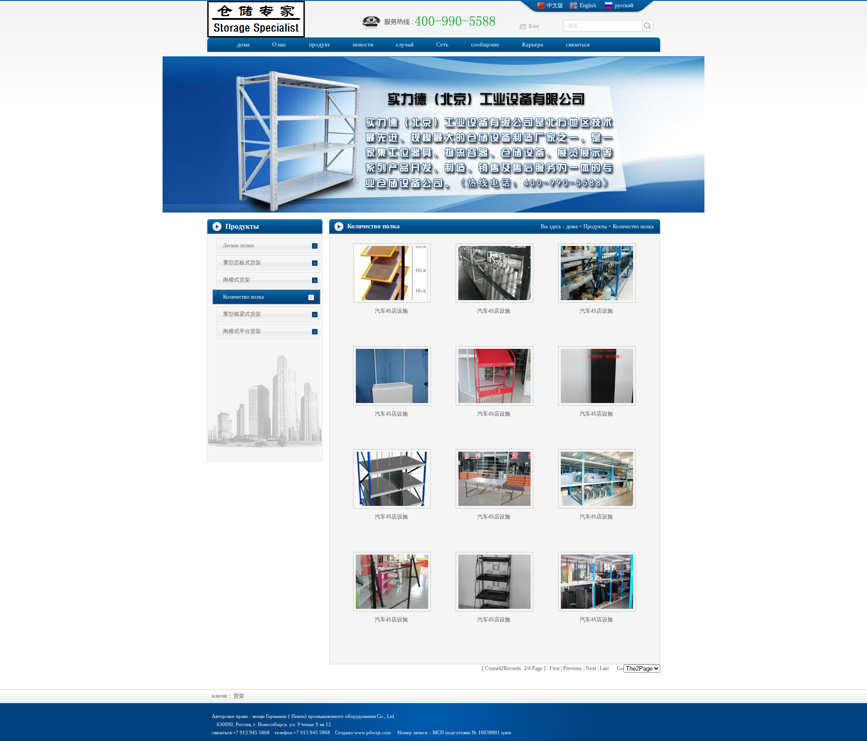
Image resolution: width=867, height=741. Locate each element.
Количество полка (243, 297)
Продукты (595, 226)
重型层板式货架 (242, 262)
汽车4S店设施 (391, 311)
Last (604, 668)
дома (572, 226)
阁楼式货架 (236, 280)
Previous (572, 668)
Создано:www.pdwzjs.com (363, 732)
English (588, 5)
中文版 (555, 5)
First (554, 668)
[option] (433, 134)
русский (624, 5)
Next (591, 668)
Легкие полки (238, 245)
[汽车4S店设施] (392, 301)
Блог (534, 26)
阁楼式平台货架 (242, 331)
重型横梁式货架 (242, 314)
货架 (238, 696)
